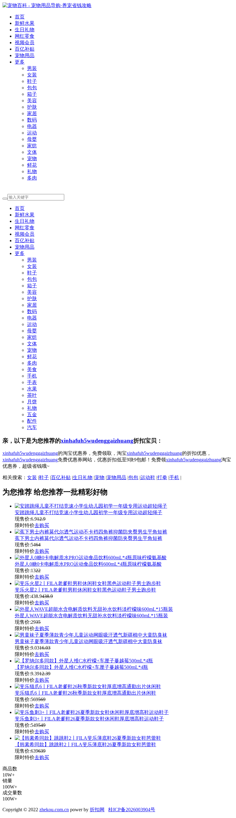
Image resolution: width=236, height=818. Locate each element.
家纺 (32, 145)
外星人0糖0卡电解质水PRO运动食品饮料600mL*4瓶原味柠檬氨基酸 (88, 564)
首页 (20, 16)
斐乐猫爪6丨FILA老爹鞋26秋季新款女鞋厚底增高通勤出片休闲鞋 (85, 693)
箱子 (32, 94)
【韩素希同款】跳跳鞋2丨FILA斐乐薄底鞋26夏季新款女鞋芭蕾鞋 (85, 744)
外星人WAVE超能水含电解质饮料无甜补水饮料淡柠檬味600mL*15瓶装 (91, 615)
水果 (32, 388)
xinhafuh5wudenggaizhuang (97, 440)
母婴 (32, 139)
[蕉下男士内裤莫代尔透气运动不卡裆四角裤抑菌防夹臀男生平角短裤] (91, 531)
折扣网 (97, 809)
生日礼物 (24, 29)
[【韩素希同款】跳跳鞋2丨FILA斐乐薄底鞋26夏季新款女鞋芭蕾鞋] (88, 738)
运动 (32, 132)
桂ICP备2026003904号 (131, 809)
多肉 (32, 177)
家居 (32, 113)
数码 (32, 119)
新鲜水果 (24, 23)
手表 (32, 382)
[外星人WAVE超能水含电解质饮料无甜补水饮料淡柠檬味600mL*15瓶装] (94, 609)
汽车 (32, 427)
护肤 (32, 107)
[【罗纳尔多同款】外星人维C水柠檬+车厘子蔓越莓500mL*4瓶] (84, 660)
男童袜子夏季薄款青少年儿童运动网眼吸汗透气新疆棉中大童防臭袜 (88, 641)
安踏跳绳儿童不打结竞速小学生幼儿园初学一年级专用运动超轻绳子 (88, 512)
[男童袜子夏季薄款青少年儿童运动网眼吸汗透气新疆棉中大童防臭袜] (91, 635)
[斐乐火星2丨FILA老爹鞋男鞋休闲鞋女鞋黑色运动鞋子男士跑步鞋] (88, 583)
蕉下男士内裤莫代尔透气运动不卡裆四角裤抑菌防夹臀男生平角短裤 (88, 538)
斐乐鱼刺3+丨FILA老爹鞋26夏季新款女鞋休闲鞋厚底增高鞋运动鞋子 (89, 718)
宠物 (32, 158)
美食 (32, 369)
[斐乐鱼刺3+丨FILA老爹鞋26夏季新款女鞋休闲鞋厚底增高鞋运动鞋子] (92, 712)
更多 (20, 61)
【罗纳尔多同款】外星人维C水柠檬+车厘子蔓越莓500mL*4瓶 (81, 667)
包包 (32, 87)
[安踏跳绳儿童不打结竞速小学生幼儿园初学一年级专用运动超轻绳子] (91, 506)
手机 (32, 375)
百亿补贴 (24, 49)
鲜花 (32, 165)
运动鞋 (147, 477)
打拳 (162, 477)
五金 (32, 414)
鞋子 (32, 81)
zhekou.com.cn (54, 809)
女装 (32, 74)
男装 (32, 68)
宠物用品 (24, 55)
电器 (32, 126)
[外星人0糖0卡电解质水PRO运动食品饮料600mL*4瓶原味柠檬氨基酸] (91, 557)
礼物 (32, 171)
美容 (32, 100)
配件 (32, 421)
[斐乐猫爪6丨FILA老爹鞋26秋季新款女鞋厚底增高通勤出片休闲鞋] (88, 686)
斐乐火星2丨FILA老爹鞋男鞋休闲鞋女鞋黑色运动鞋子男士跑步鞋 (85, 589)
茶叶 (32, 395)
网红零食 (24, 36)
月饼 (32, 401)
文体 (32, 152)
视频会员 (24, 42)
